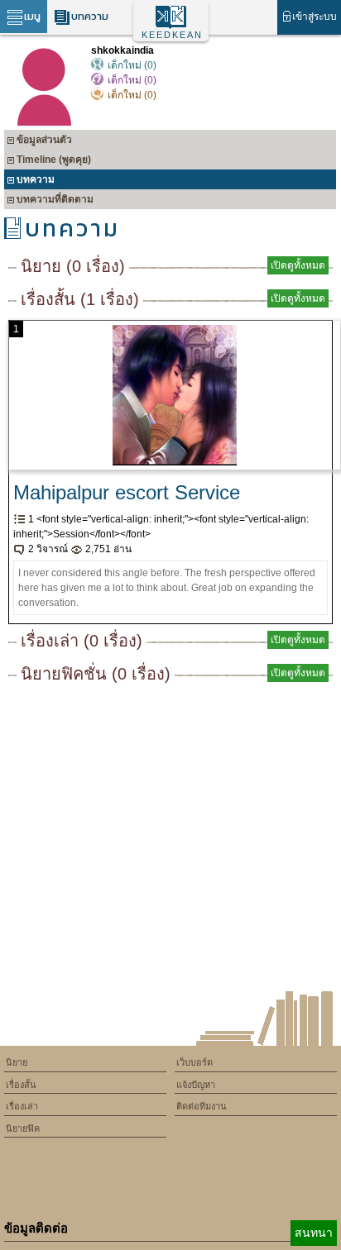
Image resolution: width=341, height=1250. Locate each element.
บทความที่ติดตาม (55, 199)
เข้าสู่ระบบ (314, 16)
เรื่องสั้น (21, 1085)
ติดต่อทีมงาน (201, 1106)
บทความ (89, 16)
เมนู (32, 16)
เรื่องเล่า (22, 1106)
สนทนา (314, 1232)
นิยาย (16, 1062)
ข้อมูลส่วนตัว (44, 140)
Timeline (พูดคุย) (54, 159)
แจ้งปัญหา (195, 1085)
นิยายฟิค (23, 1128)
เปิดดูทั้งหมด (298, 265)
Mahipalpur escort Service (126, 492)
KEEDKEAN (172, 35)
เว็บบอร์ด (194, 1062)
